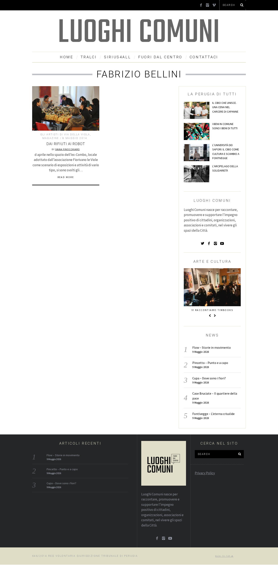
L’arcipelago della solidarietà (225, 168)
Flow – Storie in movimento (211, 347)
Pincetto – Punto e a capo (210, 363)
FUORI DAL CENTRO (160, 57)
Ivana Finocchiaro (67, 149)
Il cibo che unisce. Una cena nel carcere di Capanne (225, 107)
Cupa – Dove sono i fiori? (209, 378)
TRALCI (89, 57)
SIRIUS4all (117, 57)
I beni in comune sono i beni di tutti (225, 126)
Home (66, 57)
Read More (66, 177)
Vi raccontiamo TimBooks (212, 310)
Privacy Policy (205, 473)
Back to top (223, 556)
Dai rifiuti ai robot (65, 144)
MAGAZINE (50, 138)
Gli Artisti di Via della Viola (65, 134)
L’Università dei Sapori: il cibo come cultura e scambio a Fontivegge (225, 151)
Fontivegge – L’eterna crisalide (213, 414)
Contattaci (204, 57)
